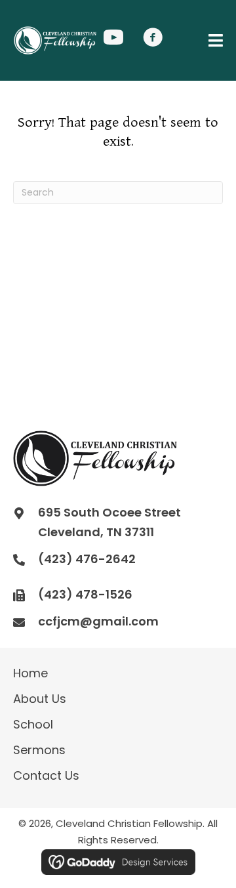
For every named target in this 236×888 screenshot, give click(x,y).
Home (30, 673)
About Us (39, 698)
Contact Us (46, 775)
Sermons (39, 750)
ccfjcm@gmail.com (98, 621)
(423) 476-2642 (87, 559)
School (33, 724)
